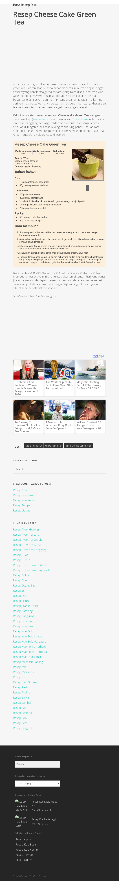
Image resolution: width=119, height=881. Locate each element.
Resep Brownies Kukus (27, 545)
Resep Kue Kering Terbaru (29, 646)
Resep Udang (21, 510)
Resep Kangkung (23, 616)
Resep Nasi (20, 677)
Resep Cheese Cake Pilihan (78, 445)
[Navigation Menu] (104, 4)
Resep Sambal (22, 702)
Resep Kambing (23, 611)
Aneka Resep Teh (53, 445)
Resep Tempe (21, 505)
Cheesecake (80, 119)
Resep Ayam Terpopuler (28, 539)
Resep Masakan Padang (28, 662)
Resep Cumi (20, 580)
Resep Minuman (23, 672)
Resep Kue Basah (24, 495)
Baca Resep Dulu (25, 4)
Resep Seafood (22, 713)
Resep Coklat (21, 575)
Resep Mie (19, 667)
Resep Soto (20, 723)
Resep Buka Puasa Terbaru (30, 565)
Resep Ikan (20, 595)
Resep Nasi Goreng (25, 682)
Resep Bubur (21, 560)
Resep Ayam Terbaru (26, 534)
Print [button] (87, 189)
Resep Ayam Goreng (26, 529)
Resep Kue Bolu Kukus (27, 636)
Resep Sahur (21, 697)
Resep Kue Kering (24, 500)
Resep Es (19, 590)
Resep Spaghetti (23, 728)
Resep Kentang (22, 621)
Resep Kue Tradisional (27, 657)
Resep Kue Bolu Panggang (29, 641)
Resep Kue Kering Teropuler (31, 651)
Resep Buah (20, 555)
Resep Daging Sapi (24, 585)
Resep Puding (21, 692)
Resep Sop (20, 718)
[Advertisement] (59, 59)
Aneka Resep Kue (33, 445)
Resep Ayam (21, 490)
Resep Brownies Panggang (29, 550)
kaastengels (40, 119)
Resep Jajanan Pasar (25, 606)
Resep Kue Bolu (23, 631)
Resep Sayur (21, 708)
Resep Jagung (21, 601)
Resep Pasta (21, 687)
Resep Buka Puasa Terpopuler (32, 570)
